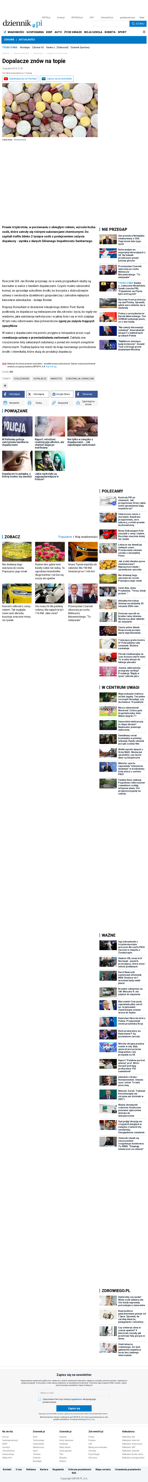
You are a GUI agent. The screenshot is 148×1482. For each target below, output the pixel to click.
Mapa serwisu (103, 1469)
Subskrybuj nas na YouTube (23, 78)
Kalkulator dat (128, 1437)
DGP (92, 17)
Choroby (92, 1451)
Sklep (141, 17)
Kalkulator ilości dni (130, 1440)
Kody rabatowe (66, 1440)
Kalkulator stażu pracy (132, 1444)
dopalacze (39, 378)
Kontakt (7, 1469)
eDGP (4, 1444)
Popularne (65, 537)
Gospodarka (38, 1444)
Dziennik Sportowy (80, 47)
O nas (19, 1469)
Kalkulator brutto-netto (132, 1454)
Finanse (92, 1440)
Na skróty (7, 1431)
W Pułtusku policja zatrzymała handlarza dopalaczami (15, 442)
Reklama (31, 1469)
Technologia (38, 1440)
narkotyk (56, 378)
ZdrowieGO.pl (107, 17)
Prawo (91, 1437)
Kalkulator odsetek (130, 1451)
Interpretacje (8, 1454)
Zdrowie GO (38, 47)
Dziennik (5, 53)
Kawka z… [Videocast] (57, 47)
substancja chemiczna (80, 378)
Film (61, 1454)
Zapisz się (74, 1408)
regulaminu (76, 1399)
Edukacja (64, 1444)
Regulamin (58, 1469)
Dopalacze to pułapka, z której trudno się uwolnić (17, 475)
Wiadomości (38, 1447)
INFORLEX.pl (77, 17)
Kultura (63, 1461)
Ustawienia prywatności (128, 1469)
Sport (35, 1451)
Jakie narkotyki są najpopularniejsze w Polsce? (47, 476)
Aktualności (27, 39)
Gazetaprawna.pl (10, 1440)
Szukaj (140, 23)
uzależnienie (21, 378)
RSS (74, 1473)
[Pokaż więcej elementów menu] (144, 32)
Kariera (44, 1469)
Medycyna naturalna (97, 1447)
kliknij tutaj (90, 1419)
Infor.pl (5, 1437)
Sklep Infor (7, 1458)
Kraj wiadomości (86, 537)
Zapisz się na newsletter (59, 78)
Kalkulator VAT (129, 1447)
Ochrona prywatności (79, 1469)
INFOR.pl (46, 17)
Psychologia (93, 1454)
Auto (35, 1437)
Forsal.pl (6, 1447)
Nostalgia (25, 47)
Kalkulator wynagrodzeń (133, 1458)
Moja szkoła (65, 1447)
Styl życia (92, 1458)
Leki (90, 1444)
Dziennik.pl (39, 1431)
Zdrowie (9, 39)
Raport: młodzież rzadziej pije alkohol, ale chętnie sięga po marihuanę (49, 443)
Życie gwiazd (65, 1451)
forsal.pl (61, 17)
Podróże (37, 1458)
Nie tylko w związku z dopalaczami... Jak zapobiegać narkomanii (81, 442)
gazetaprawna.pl (127, 17)
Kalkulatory (128, 1431)
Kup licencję (51, 366)
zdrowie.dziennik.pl (21, 53)
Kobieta (63, 1437)
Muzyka (63, 1458)
